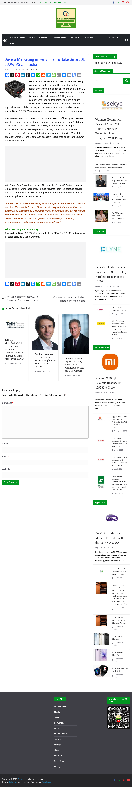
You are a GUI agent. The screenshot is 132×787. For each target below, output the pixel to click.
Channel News (59, 37)
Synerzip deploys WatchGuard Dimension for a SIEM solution (21, 298)
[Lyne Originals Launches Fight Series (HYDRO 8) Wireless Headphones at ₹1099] (111, 249)
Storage (57, 744)
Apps (102, 37)
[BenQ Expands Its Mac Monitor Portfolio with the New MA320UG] (111, 518)
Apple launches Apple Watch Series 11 (120, 669)
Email (5, 457)
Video (56, 750)
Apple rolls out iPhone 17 (117, 653)
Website (6, 469)
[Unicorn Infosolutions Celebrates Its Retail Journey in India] (101, 573)
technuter (24, 69)
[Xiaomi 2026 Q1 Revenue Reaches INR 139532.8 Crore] (111, 363)
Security (57, 739)
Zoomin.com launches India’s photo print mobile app (69, 298)
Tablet (57, 717)
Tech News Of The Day (107, 62)
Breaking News (17, 37)
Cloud (56, 728)
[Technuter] (5, 40)
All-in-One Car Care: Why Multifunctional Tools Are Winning (119, 180)
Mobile (57, 712)
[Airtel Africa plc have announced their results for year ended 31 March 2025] (101, 463)
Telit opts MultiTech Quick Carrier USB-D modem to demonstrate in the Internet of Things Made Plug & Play (14, 349)
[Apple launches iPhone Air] (101, 640)
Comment (7, 403)
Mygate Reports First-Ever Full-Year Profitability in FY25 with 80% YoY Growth (120, 422)
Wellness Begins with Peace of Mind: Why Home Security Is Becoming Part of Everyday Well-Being (108, 129)
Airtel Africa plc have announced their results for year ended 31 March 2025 (120, 461)
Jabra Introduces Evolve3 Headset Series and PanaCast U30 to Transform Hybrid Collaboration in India (119, 328)
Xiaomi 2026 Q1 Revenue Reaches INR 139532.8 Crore (109, 383)
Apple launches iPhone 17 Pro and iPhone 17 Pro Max (119, 620)
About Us (58, 755)
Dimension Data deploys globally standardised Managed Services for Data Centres (74, 364)
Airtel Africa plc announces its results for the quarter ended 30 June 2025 (119, 442)
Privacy (57, 766)
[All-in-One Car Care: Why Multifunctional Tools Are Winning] (101, 182)
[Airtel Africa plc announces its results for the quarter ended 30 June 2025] (101, 444)
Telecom (43, 37)
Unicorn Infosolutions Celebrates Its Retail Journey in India (120, 571)
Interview (75, 37)
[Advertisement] (45, 164)
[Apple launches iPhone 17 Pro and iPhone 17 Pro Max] (101, 623)
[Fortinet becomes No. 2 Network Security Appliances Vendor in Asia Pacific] (45, 316)
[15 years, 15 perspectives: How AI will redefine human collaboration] (101, 200)
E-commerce (90, 37)
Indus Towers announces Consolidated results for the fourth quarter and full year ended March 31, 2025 (119, 483)
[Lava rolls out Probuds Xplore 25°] (101, 311)
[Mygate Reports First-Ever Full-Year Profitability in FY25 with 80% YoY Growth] (101, 424)
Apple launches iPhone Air (117, 637)
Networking (59, 723)
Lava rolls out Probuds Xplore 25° (119, 309)
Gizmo (32, 37)
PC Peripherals (60, 733)
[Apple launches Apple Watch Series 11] (101, 672)
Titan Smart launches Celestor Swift (53, 2)
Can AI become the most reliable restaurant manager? (119, 215)
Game (12, 43)
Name (5, 443)
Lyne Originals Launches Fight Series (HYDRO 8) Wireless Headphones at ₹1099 (111, 274)
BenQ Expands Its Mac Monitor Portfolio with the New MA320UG (109, 538)
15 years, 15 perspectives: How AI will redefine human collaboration (119, 198)
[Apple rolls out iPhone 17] (101, 656)
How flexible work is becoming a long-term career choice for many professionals (111, 165)
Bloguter (113, 37)
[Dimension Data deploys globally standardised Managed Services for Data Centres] (75, 316)
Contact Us (59, 761)
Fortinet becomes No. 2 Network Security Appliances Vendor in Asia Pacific (45, 360)
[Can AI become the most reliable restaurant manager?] (101, 217)
